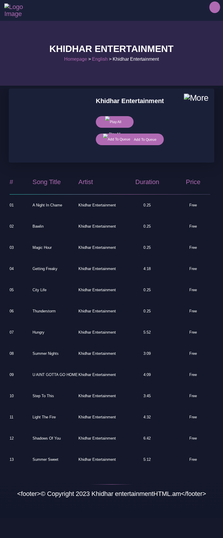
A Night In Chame (47, 205)
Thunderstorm (44, 311)
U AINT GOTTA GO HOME (55, 375)
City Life (39, 290)
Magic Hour (42, 247)
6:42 (147, 438)
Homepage (75, 59)
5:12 (147, 459)
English (100, 59)
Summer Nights (46, 353)
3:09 (147, 353)
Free (193, 205)
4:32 (147, 417)
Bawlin (38, 226)
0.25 (147, 205)
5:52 (147, 332)
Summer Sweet (45, 459)
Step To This (43, 396)
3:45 (147, 396)
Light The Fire (44, 417)
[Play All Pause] (115, 122)
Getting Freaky (45, 269)
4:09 (147, 375)
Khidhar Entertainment (97, 205)
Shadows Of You (47, 438)
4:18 (147, 269)
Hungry (38, 332)
